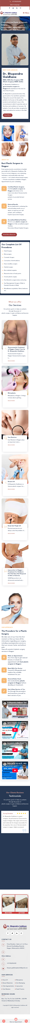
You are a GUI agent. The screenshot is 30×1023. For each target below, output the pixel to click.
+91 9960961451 (16, 1)
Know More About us (9, 234)
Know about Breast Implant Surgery (18, 228)
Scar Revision (6, 989)
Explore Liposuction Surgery (16, 214)
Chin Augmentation (8, 986)
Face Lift (5, 980)
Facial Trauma (20, 989)
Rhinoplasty (19, 980)
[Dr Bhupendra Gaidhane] (8, 13)
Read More (7, 115)
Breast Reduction (8, 983)
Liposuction (19, 986)
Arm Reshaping (20, 983)
